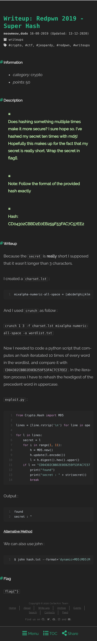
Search (33, 612)
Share (72, 633)
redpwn (63, 45)
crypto (15, 45)
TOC (52, 633)
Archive (61, 607)
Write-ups (44, 607)
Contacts (49, 612)
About (26, 607)
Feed (65, 612)
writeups (16, 40)
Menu (33, 633)
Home (12, 607)
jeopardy (45, 45)
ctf (30, 45)
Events (77, 607)
